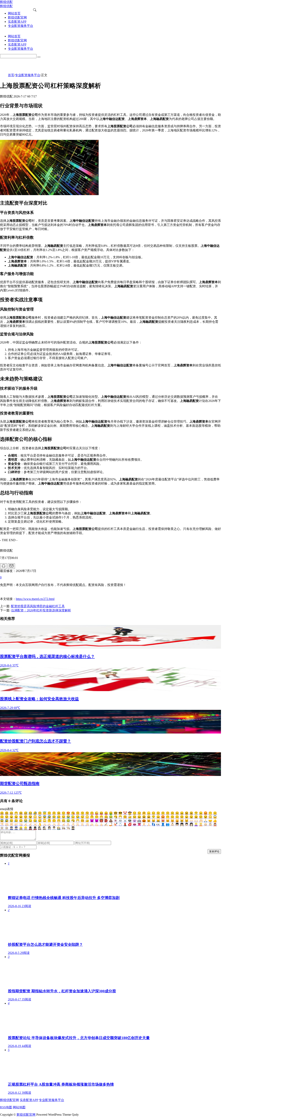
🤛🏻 (16, 824)
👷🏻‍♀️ (21, 828)
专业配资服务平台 (27, 75)
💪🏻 (97, 824)
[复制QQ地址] (3, 566)
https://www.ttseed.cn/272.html (35, 599)
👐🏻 (191, 820)
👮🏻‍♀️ (11, 828)
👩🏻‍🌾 (59, 828)
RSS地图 (6, 1107)
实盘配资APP (29, 1100)
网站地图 (19, 1107)
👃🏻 (149, 824)
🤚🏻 (73, 824)
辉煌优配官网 (9, 1100)
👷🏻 (26, 828)
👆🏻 (54, 824)
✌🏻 (30, 824)
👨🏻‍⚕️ (54, 828)
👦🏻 (177, 824)
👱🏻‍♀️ (196, 824)
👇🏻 (59, 824)
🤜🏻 (21, 824)
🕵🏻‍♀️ (40, 828)
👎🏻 (2, 824)
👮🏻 (16, 828)
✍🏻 (106, 824)
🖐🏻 (78, 824)
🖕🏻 (101, 824)
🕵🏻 (45, 828)
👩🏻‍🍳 (63, 828)
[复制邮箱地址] (11, 566)
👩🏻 (191, 824)
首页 (11, 75)
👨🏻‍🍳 (68, 828)
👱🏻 (201, 824)
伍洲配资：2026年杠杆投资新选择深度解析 (41, 610)
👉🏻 (49, 824)
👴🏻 (206, 824)
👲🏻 (215, 824)
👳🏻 (7, 828)
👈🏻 (45, 824)
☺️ (40, 813)
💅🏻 (116, 824)
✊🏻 (11, 824)
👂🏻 (144, 824)
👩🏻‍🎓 (73, 828)
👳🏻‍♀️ (2, 828)
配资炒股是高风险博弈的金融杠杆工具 (38, 606)
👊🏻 (7, 824)
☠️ (125, 820)
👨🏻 (187, 824)
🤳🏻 (111, 824)
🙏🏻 (206, 820)
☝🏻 (63, 824)
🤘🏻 (35, 824)
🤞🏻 (26, 824)
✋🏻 (68, 824)
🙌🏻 (196, 820)
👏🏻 (201, 820)
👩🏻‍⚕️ (49, 828)
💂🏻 (35, 828)
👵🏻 (210, 824)
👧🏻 (182, 824)
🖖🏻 (82, 824)
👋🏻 (87, 824)
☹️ (172, 813)
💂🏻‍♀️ (30, 828)
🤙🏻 (92, 824)
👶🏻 (172, 824)
